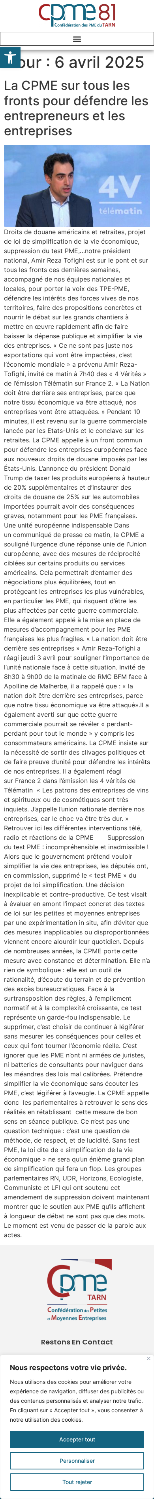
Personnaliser (77, 1460)
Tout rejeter (77, 1481)
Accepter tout (77, 1439)
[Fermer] (148, 1358)
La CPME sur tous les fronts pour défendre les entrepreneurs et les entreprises (76, 108)
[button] (10, 57)
